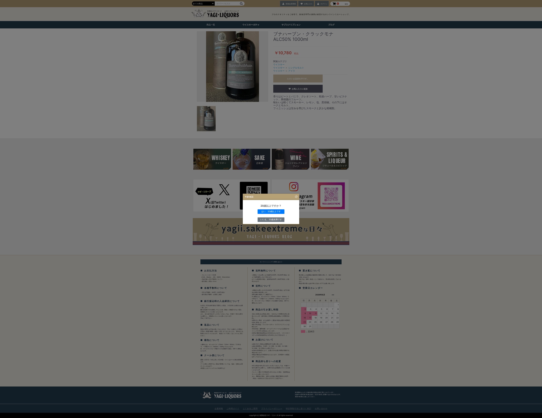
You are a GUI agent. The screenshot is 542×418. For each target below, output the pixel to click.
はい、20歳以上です (271, 211)
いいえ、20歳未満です (271, 219)
